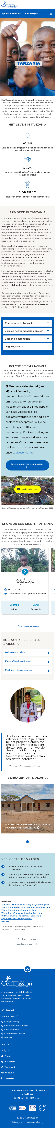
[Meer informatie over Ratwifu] (24, 571)
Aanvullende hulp (12, 1029)
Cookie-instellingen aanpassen (27, 464)
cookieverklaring (23, 452)
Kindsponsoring (11, 1021)
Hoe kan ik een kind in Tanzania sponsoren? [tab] (25, 868)
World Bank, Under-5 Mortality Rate (19, 910)
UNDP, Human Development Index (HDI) (21, 916)
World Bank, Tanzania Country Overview (21, 913)
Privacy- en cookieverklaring (28, 1122)
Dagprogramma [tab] (14, 346)
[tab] (27, 652)
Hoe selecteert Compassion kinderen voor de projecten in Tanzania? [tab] (30, 883)
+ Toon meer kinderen (27, 626)
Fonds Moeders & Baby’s (16, 1025)
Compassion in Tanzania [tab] (19, 323)
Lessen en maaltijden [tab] (17, 338)
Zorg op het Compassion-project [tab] (24, 331)
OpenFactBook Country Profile (16, 918)
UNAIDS (5, 921)
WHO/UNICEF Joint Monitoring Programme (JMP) (25, 904)
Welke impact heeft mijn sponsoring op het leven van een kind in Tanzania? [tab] (29, 876)
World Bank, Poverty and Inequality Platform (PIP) (26, 907)
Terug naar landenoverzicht (27, 941)
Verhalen (8, 1037)
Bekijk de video (30, 489)
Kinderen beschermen (14, 1033)
